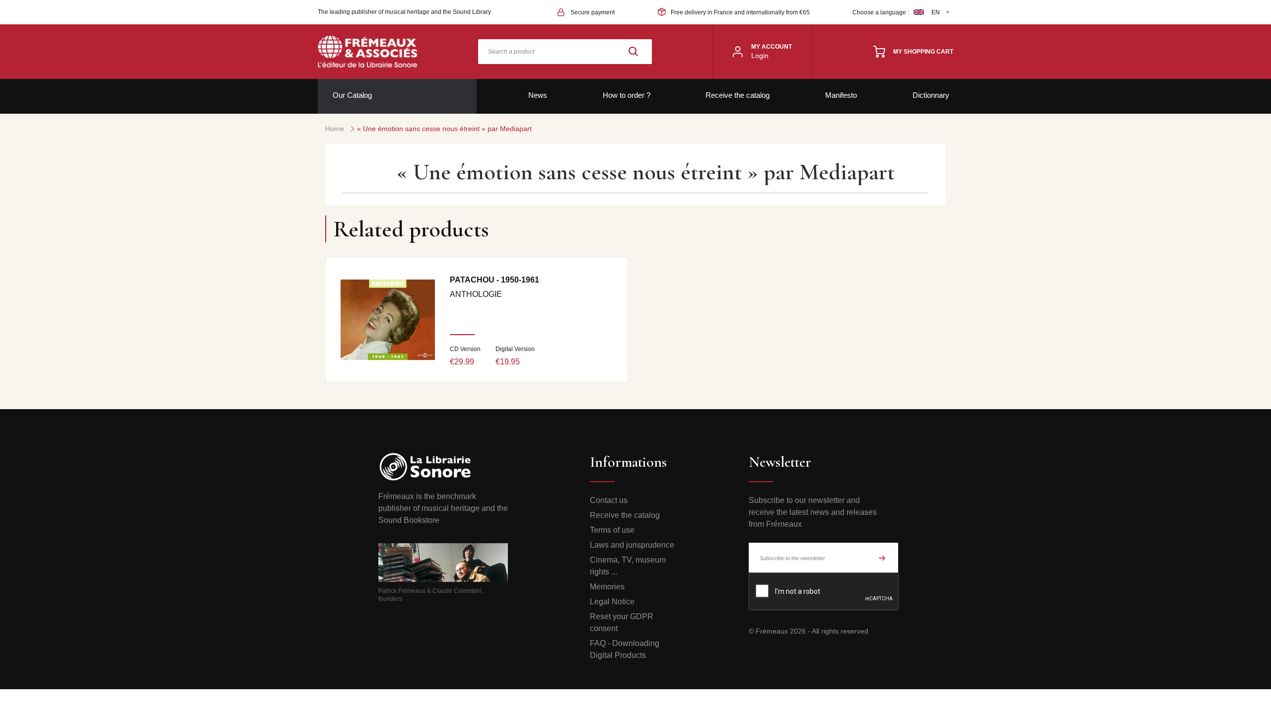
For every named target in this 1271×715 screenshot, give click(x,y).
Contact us (609, 500)
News (537, 95)
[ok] (882, 557)
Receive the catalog (738, 95)
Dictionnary (931, 95)
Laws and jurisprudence (632, 545)
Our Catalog (352, 95)
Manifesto (841, 95)
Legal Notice (612, 601)
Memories (607, 586)
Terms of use (612, 530)
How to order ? (626, 95)
